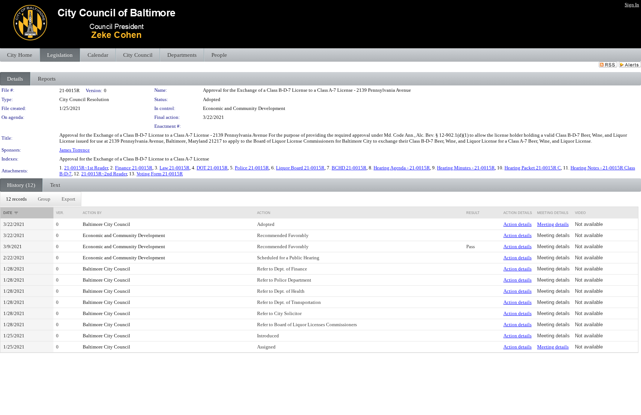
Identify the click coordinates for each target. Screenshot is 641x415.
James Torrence (74, 150)
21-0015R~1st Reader (86, 168)
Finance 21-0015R (133, 168)
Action (263, 213)
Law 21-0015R (175, 168)
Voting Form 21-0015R (160, 173)
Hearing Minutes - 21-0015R (466, 168)
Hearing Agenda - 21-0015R (402, 168)
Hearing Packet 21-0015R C (532, 168)
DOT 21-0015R (212, 168)
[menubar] (40, 199)
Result (473, 213)
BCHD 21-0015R (349, 168)
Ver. (60, 213)
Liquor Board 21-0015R (300, 168)
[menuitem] (16, 199)
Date (7, 213)
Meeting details (553, 224)
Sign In (632, 4)
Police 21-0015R (252, 168)
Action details (517, 224)
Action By (92, 213)
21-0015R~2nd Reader (104, 173)
